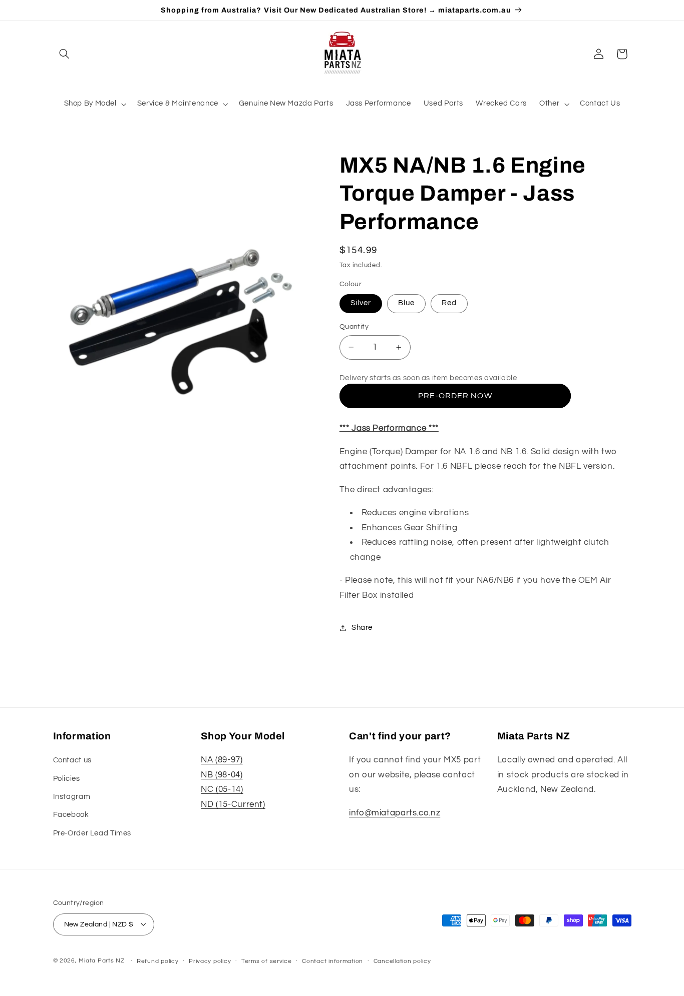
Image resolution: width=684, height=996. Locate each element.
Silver (361, 303)
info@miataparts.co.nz (394, 812)
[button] (64, 54)
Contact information (332, 960)
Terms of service (266, 960)
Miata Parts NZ (101, 960)
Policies (66, 778)
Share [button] (362, 627)
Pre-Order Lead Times (92, 833)
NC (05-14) (222, 789)
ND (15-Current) (233, 804)
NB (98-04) (221, 774)
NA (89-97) (221, 760)
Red (449, 303)
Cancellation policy (402, 960)
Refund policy (158, 960)
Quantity (354, 326)
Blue (406, 303)
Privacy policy (210, 960)
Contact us (72, 760)
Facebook (71, 815)
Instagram (72, 796)
